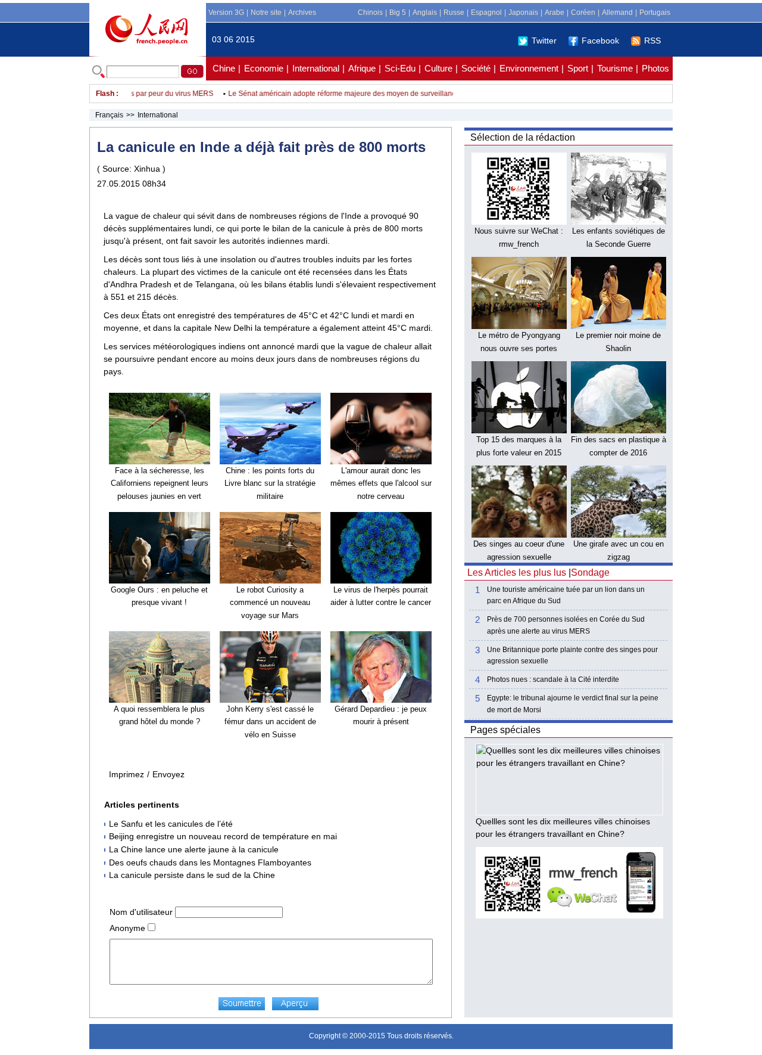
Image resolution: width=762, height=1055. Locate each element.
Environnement (528, 68)
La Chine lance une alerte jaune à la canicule (194, 849)
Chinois (370, 12)
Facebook (600, 40)
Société (476, 68)
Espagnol (486, 12)
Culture (438, 68)
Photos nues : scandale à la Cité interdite (553, 679)
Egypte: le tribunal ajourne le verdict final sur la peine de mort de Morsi (572, 703)
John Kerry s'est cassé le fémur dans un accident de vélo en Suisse (270, 722)
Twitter (544, 40)
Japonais (523, 12)
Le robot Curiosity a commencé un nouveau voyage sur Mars (270, 602)
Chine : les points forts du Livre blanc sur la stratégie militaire (270, 483)
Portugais (654, 12)
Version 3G (226, 12)
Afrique (362, 68)
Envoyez (168, 774)
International (315, 68)
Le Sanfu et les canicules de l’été (171, 824)
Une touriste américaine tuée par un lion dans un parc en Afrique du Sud (566, 595)
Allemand (617, 12)
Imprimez (126, 774)
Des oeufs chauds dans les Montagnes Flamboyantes (210, 862)
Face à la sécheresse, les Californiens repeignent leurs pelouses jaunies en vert (159, 483)
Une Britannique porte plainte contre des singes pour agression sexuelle (572, 655)
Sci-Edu (400, 68)
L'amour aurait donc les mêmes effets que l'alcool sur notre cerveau (381, 483)
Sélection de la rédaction (522, 137)
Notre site (266, 12)
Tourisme (615, 68)
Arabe (554, 12)
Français (109, 115)
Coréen (583, 12)
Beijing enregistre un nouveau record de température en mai (223, 836)
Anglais (425, 12)
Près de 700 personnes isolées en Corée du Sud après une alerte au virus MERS (566, 625)
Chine (224, 68)
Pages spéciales (505, 730)
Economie (263, 68)
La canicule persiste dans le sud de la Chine (192, 875)
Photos (655, 68)
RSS (652, 40)
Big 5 (397, 12)
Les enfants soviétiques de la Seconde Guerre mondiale (618, 243)
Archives (302, 12)
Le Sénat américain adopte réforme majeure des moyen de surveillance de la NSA (349, 93)
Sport (577, 68)
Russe (454, 12)
